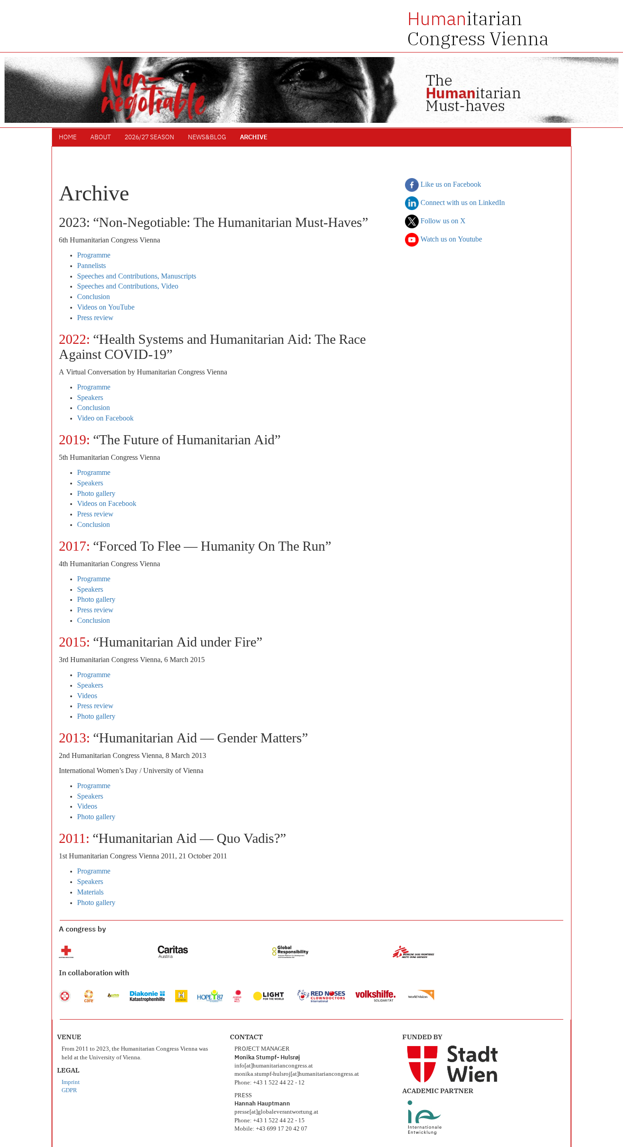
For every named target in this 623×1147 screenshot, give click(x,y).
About (100, 137)
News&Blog (207, 137)
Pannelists (91, 266)
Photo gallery (96, 494)
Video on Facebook (105, 418)
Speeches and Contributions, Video (127, 286)
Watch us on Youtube (450, 239)
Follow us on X (442, 221)
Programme (93, 255)
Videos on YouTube (106, 307)
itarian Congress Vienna (478, 28)
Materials (90, 892)
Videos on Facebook (106, 504)
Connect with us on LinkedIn (462, 203)
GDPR (69, 1091)
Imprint (71, 1082)
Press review (95, 318)
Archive (253, 137)
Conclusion (93, 297)
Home (68, 137)
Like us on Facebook (450, 185)
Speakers (90, 398)
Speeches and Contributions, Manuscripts (136, 276)
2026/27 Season (149, 137)
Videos (87, 696)
